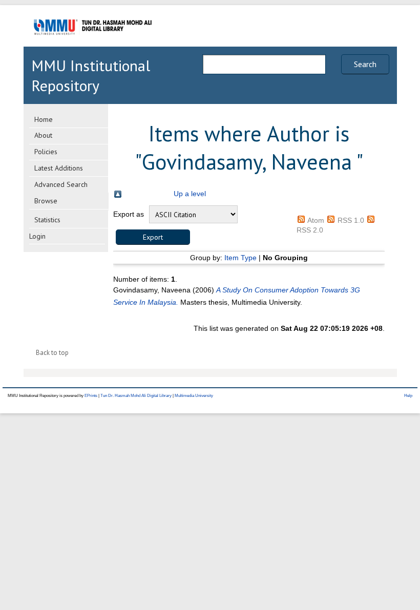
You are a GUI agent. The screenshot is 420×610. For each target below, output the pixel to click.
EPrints (91, 395)
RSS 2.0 (310, 230)
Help (408, 395)
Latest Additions (58, 168)
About (43, 135)
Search (365, 64)
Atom (315, 220)
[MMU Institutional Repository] (93, 45)
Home (43, 119)
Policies (45, 151)
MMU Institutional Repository (90, 75)
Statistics (47, 219)
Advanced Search (61, 184)
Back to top (52, 352)
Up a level (190, 194)
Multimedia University (194, 395)
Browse (45, 200)
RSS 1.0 (351, 220)
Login (37, 236)
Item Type (240, 258)
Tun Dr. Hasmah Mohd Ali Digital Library (136, 395)
